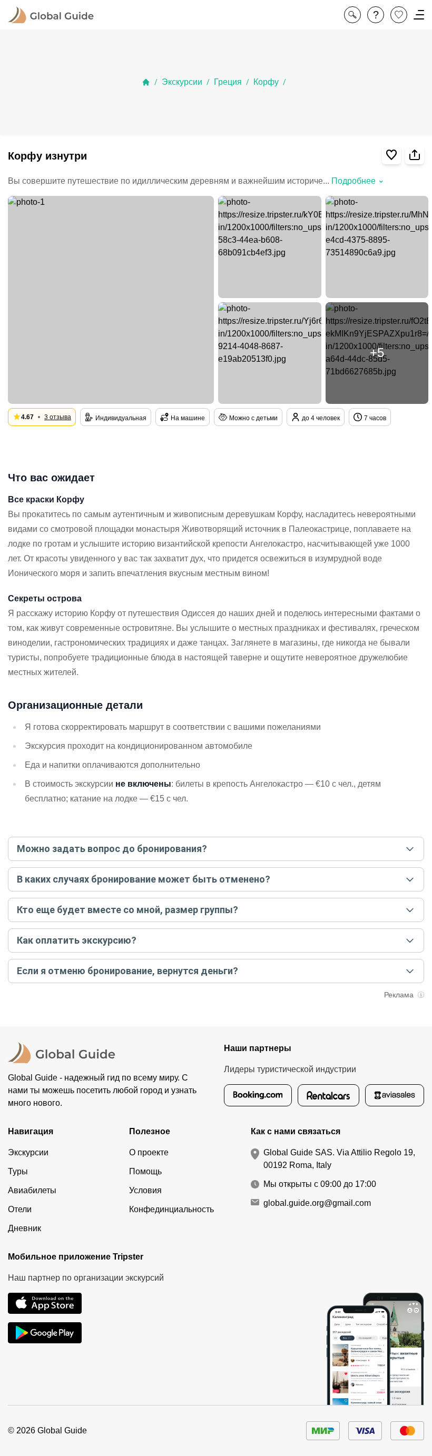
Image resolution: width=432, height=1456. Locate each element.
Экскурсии (182, 81)
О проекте (149, 1152)
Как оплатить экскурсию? (76, 940)
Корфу (266, 81)
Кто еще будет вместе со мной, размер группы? (127, 909)
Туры (18, 1171)
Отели (20, 1209)
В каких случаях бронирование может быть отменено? (143, 879)
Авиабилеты (32, 1190)
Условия (145, 1190)
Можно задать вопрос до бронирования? (112, 848)
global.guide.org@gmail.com (317, 1203)
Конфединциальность (171, 1209)
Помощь (145, 1171)
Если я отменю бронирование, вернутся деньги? (127, 970)
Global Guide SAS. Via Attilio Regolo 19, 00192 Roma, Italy (339, 1159)
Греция (228, 81)
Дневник (24, 1228)
